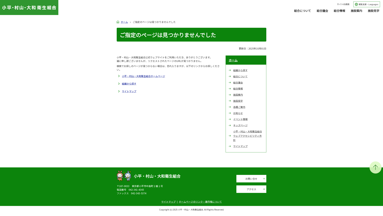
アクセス (251, 189)
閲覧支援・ (368, 4)
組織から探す (129, 83)
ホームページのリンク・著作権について (200, 201)
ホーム (124, 22)
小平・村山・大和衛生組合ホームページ (143, 76)
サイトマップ (129, 91)
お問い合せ (251, 178)
